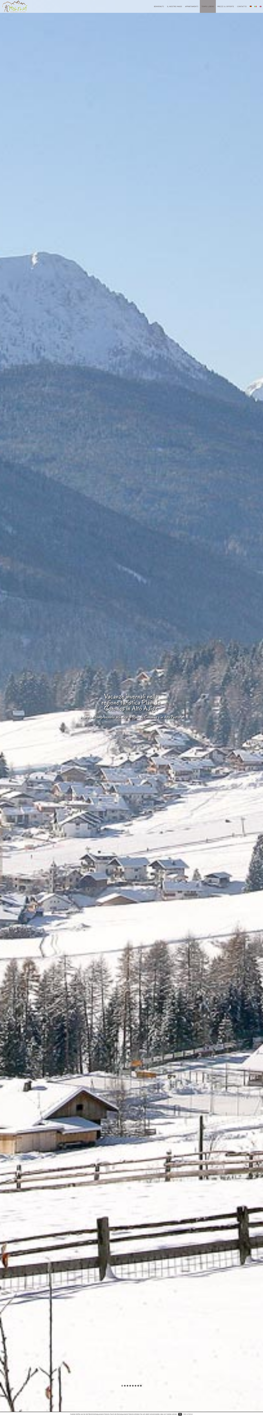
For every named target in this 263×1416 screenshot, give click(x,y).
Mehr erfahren (188, 1414)
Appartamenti (191, 6)
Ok (180, 1414)
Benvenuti (159, 6)
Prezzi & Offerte (225, 6)
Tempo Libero (207, 6)
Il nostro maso (174, 6)
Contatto (242, 6)
